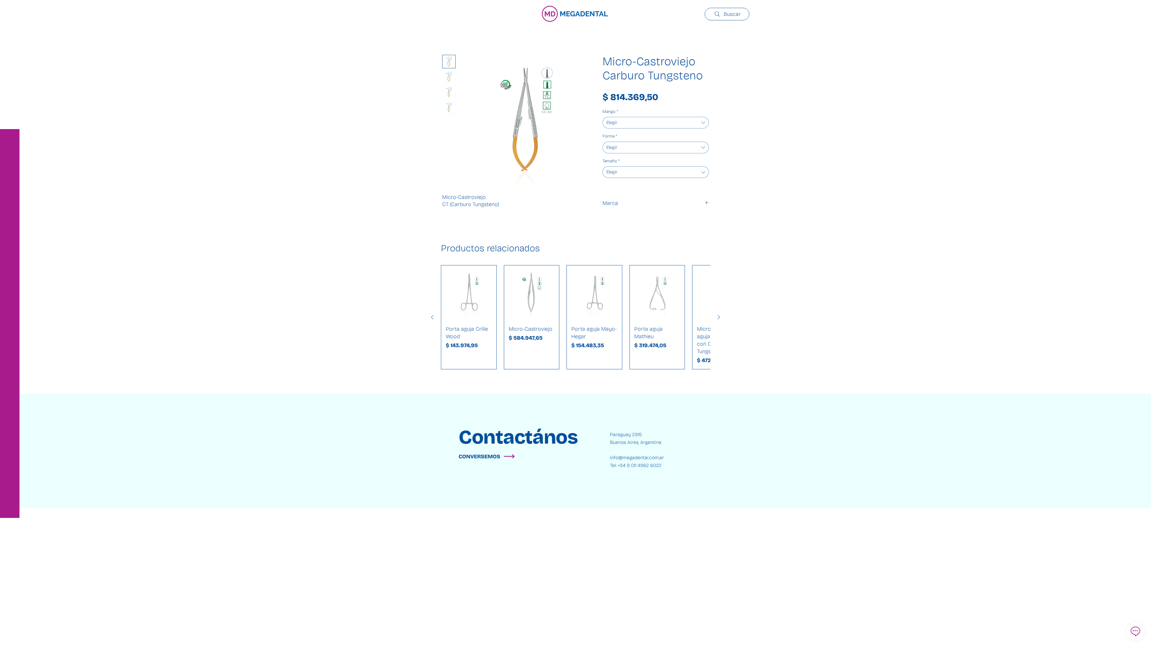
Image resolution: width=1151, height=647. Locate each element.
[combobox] (655, 123)
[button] (10, 9)
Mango (610, 111)
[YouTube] (9, 638)
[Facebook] (9, 614)
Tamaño (611, 161)
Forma (609, 136)
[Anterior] (432, 317)
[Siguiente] (718, 317)
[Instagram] (9, 626)
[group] (575, 317)
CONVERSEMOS (479, 456)
